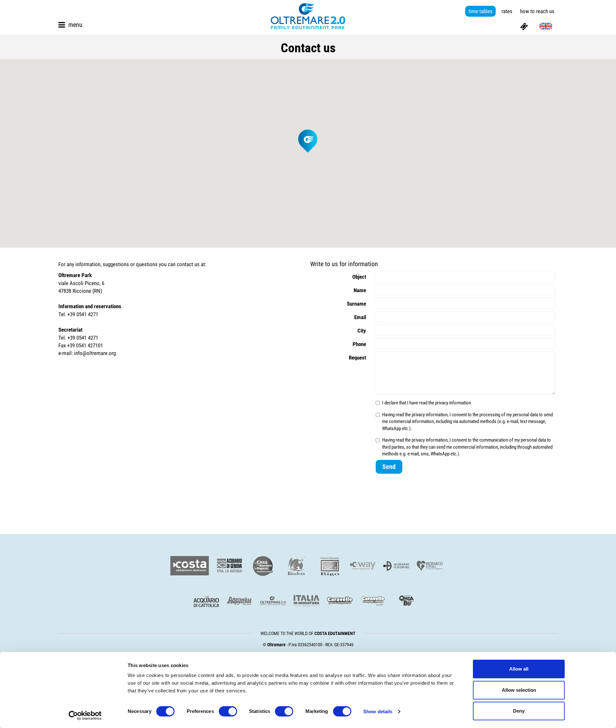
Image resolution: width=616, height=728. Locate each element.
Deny (519, 711)
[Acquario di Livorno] (396, 566)
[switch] (228, 711)
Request (357, 357)
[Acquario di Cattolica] (206, 601)
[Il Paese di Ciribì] (373, 601)
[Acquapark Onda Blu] (406, 601)
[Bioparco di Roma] (429, 566)
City (361, 330)
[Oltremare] (273, 601)
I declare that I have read (426, 403)
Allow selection (519, 690)
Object (359, 277)
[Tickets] (524, 26)
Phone (359, 344)
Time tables (480, 11)
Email (360, 317)
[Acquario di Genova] (229, 566)
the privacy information (449, 403)
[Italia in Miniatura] (306, 601)
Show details (377, 711)
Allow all (518, 669)
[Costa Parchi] (189, 566)
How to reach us (537, 11)
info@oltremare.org (95, 353)
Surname (356, 304)
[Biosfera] (296, 566)
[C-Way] (363, 566)
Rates (506, 11)
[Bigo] (329, 566)
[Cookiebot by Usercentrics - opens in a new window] (85, 715)
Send (389, 466)
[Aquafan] (239, 601)
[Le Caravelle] (340, 601)
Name (360, 290)
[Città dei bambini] (263, 566)
